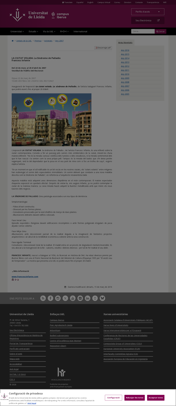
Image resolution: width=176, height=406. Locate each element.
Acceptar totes (156, 397)
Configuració (113, 397)
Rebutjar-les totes (134, 397)
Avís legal (32, 403)
